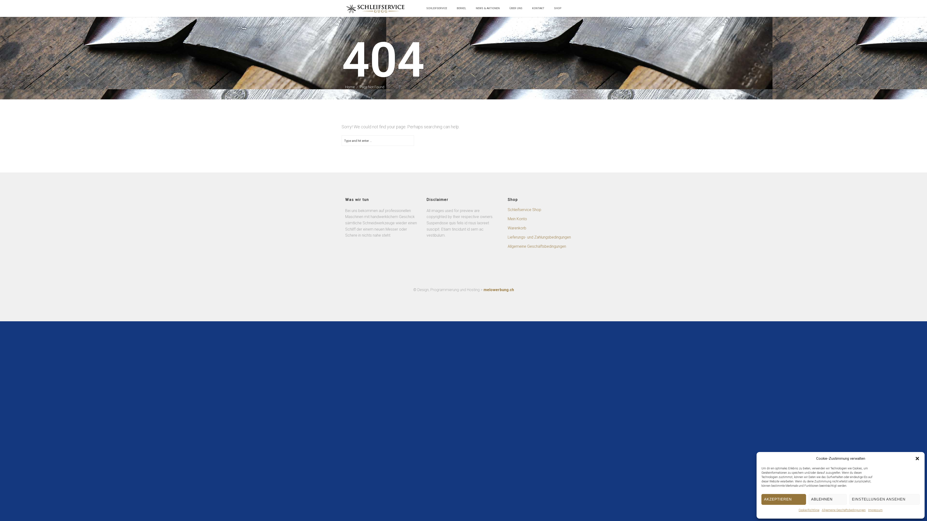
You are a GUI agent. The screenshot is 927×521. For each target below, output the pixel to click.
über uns (515, 8)
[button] (917, 458)
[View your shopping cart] (571, 10)
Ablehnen (822, 499)
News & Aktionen (488, 8)
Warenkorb (517, 228)
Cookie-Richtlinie (809, 510)
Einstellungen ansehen (879, 499)
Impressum (875, 510)
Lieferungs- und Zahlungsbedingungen (539, 237)
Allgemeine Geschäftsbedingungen (844, 510)
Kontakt (538, 8)
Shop (558, 8)
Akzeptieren (778, 499)
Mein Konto (517, 219)
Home (350, 87)
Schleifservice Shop (524, 209)
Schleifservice (436, 8)
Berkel (461, 8)
